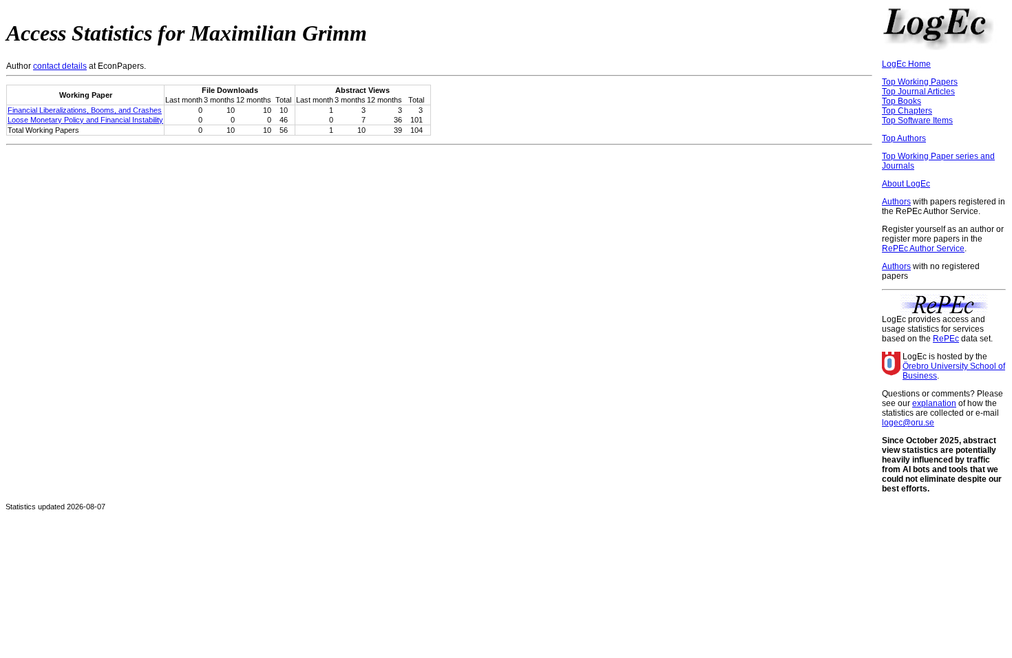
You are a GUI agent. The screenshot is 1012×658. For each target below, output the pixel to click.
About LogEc (906, 184)
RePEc (946, 338)
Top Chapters (907, 111)
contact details (60, 66)
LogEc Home (906, 64)
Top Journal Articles (918, 91)
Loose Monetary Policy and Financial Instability (85, 120)
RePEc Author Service (923, 248)
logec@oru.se (908, 422)
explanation (934, 403)
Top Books (901, 101)
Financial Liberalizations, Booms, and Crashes (85, 110)
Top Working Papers (920, 82)
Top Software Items (917, 120)
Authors (896, 201)
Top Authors (904, 138)
